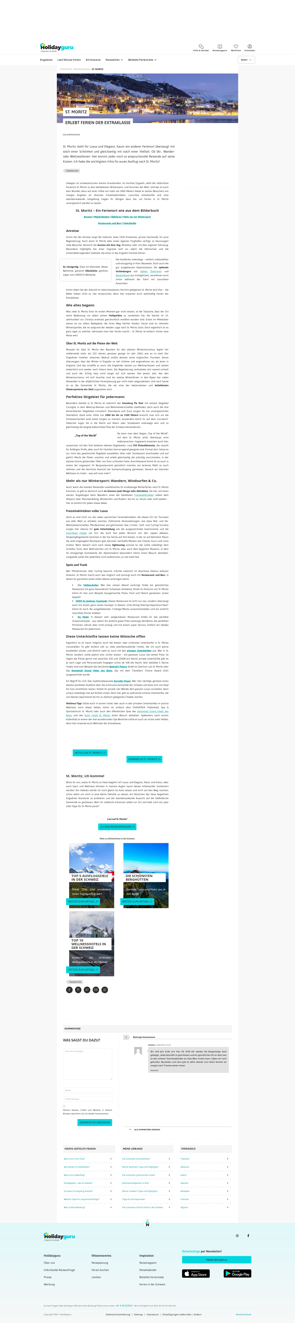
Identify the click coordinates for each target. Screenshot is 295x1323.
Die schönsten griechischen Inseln (138, 1175)
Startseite (66, 69)
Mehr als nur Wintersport (137, 216)
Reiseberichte (72, 171)
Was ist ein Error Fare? (74, 1159)
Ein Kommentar (71, 134)
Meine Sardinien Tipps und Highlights (140, 1167)
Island (183, 1175)
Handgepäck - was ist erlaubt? (78, 1183)
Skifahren (116, 216)
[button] (216, 1259)
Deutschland (123, 275)
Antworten (154, 1070)
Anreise (88, 216)
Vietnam (185, 1199)
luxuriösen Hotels (76, 533)
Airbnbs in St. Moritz (142, 759)
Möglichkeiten (101, 216)
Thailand (185, 1159)
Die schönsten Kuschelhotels (136, 1159)
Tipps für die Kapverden (133, 1199)
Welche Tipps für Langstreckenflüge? (81, 1199)
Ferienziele (188, 1148)
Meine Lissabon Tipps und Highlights (139, 1191)
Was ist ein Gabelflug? (74, 1175)
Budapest (185, 1191)
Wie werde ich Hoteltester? (77, 1167)
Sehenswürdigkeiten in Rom (135, 1183)
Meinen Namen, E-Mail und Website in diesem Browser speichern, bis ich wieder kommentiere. (87, 1112)
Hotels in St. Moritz (88, 752)
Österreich (156, 271)
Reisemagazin (82, 69)
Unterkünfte (129, 223)
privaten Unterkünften (139, 650)
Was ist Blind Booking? (74, 1207)
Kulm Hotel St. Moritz (97, 715)
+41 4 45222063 (124, 1305)
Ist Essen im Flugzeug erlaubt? (78, 1191)
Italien (143, 271)
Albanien (185, 1167)
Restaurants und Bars (109, 223)
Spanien (184, 1183)
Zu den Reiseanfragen (115, 826)
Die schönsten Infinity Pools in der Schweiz (142, 1207)
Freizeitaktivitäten (144, 495)
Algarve (184, 1207)
